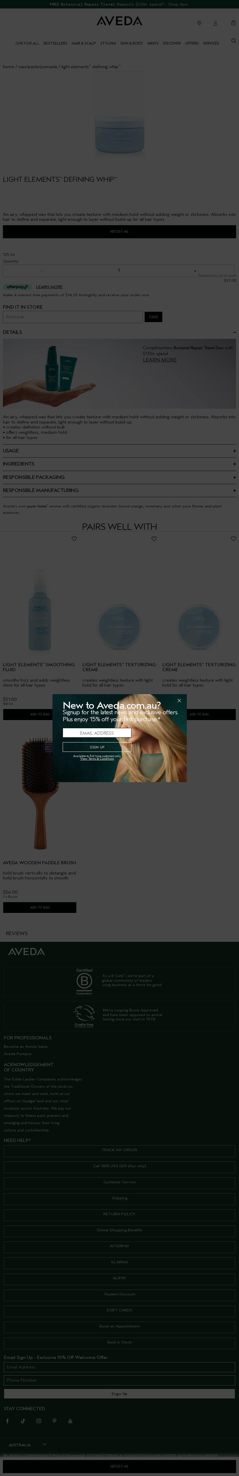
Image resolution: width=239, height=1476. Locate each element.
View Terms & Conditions (97, 759)
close (164, 700)
